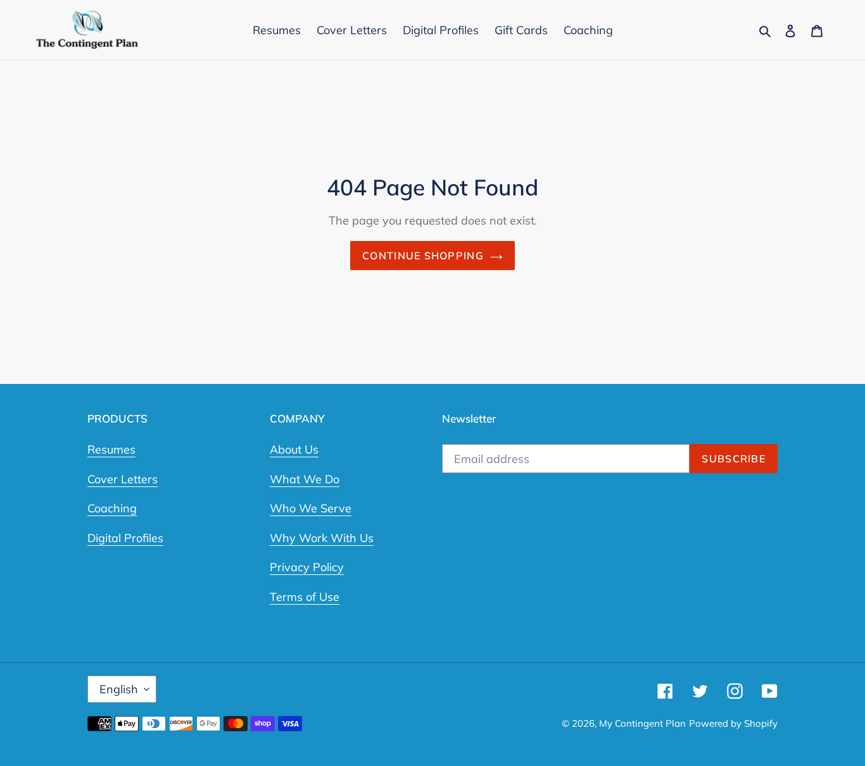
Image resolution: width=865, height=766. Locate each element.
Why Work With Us (322, 538)
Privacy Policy (307, 567)
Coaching (112, 508)
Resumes (111, 449)
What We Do (304, 479)
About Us (294, 449)
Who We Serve (310, 508)
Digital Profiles (125, 538)
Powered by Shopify (733, 723)
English (118, 689)
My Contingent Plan (642, 723)
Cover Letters (122, 479)
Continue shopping (423, 255)
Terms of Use (304, 597)
